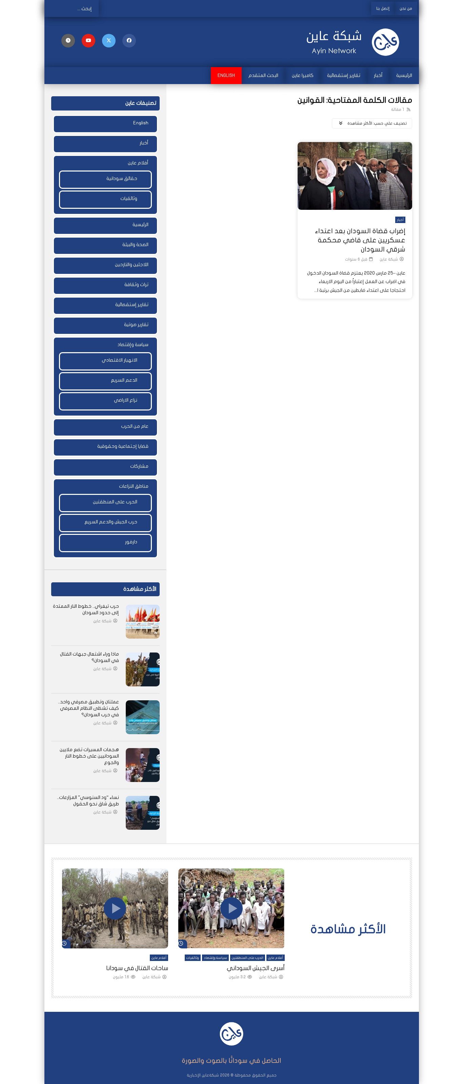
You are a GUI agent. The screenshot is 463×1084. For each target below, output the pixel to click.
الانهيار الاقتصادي (119, 360)
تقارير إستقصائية (343, 75)
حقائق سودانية (121, 178)
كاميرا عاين (303, 75)
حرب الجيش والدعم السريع (110, 521)
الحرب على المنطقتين (115, 501)
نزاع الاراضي (125, 400)
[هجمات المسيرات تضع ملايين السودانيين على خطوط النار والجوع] (143, 765)
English (226, 75)
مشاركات (139, 466)
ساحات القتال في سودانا (137, 968)
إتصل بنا (382, 8)
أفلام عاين (138, 162)
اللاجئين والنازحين (131, 264)
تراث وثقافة (136, 284)
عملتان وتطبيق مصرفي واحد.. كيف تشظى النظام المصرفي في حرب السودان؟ (88, 708)
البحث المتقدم (263, 75)
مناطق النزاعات (133, 486)
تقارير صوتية (136, 324)
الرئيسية (404, 75)
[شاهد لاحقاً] (68, 40)
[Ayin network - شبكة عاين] (353, 42)
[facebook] (129, 40)
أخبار (378, 75)
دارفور (131, 541)
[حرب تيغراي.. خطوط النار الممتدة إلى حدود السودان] (143, 622)
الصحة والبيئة (135, 244)
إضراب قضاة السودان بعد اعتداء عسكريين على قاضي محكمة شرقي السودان (360, 240)
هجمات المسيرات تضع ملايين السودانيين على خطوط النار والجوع (89, 756)
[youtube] (88, 40)
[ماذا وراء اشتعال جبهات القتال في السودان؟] (143, 669)
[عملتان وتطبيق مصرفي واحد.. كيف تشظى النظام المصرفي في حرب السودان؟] (143, 717)
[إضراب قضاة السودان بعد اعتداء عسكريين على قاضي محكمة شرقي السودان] (355, 176)
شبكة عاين (389, 259)
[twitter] (109, 40)
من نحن (406, 8)
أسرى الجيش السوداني (256, 968)
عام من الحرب (134, 426)
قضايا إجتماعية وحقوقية (122, 446)
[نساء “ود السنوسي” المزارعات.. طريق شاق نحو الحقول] (143, 813)
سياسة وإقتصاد (133, 344)
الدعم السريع (124, 380)
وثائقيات (128, 198)
